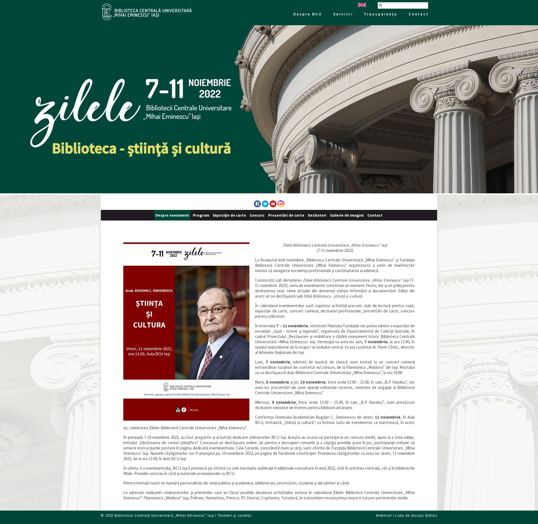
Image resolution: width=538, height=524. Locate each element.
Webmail (384, 515)
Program (201, 215)
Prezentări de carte (286, 215)
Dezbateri (317, 215)
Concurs (257, 215)
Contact (374, 215)
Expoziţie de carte (229, 215)
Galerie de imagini (347, 215)
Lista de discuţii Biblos (416, 515)
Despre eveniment (172, 215)
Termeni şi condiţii (235, 515)
